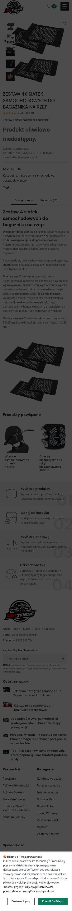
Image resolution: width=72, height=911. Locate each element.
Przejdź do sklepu (53, 901)
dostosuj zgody (21, 901)
